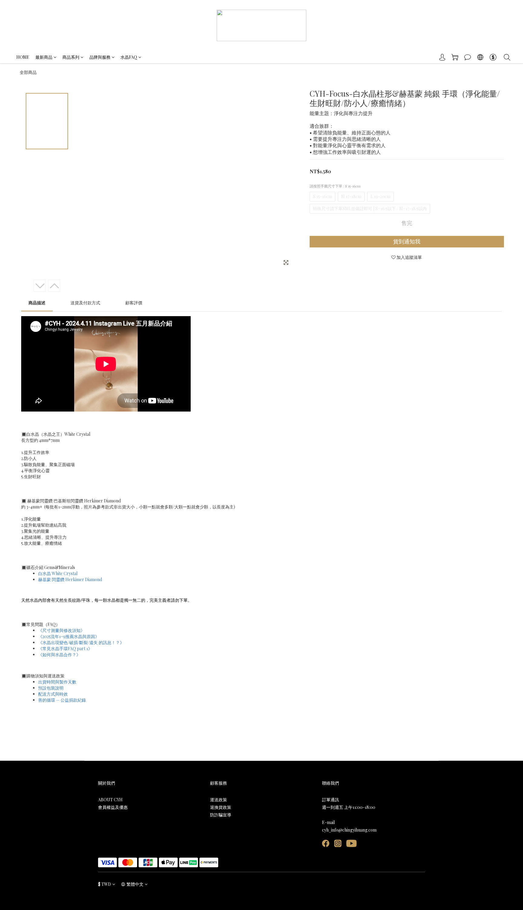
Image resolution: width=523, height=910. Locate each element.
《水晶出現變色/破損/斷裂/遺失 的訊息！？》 (81, 642)
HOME (22, 57)
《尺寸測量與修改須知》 (61, 630)
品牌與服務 (99, 57)
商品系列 (70, 57)
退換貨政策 (220, 807)
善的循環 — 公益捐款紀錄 (62, 700)
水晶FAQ (128, 57)
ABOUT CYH (110, 799)
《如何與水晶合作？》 (59, 654)
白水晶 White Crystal (57, 573)
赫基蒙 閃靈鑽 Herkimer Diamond (70, 579)
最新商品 (43, 57)
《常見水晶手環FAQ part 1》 (65, 648)
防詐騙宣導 (220, 815)
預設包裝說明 (51, 688)
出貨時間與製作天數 (57, 682)
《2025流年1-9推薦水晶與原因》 (68, 636)
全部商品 (28, 72)
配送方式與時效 (53, 694)
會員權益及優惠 (113, 807)
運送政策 (218, 799)
